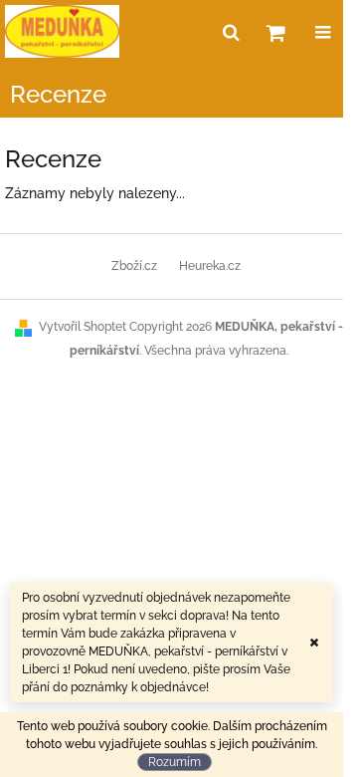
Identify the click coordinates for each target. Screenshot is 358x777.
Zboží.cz (134, 266)
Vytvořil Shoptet (82, 327)
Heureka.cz (210, 266)
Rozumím (174, 762)
